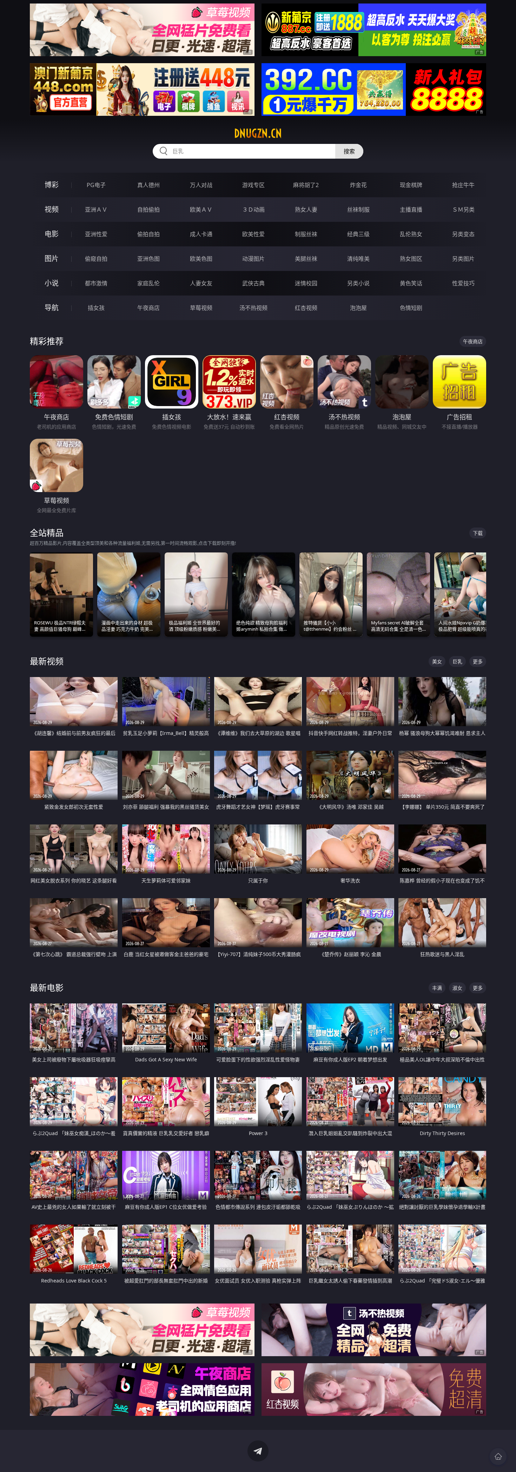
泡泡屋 (358, 308)
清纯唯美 (358, 259)
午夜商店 (148, 308)
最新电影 (47, 987)
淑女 (457, 987)
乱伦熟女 (411, 234)
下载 (478, 533)
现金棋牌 (411, 185)
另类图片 (463, 259)
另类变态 (463, 234)
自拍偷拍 (148, 209)
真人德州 (148, 185)
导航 (52, 307)
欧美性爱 (253, 234)
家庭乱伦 (148, 283)
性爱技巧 (463, 283)
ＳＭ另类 (463, 209)
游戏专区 (253, 185)
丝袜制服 (358, 209)
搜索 (349, 151)
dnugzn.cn (258, 133)
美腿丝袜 (306, 259)
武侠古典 (253, 283)
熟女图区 (411, 259)
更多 (478, 661)
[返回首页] (498, 1456)
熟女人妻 (306, 209)
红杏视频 (306, 308)
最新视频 (47, 661)
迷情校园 (306, 283)
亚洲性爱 (96, 234)
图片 (52, 258)
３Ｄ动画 (253, 209)
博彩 (52, 185)
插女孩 (96, 308)
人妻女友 (201, 283)
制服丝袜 (306, 234)
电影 (52, 234)
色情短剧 (411, 308)
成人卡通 (201, 234)
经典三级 (358, 234)
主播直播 (411, 209)
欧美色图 (201, 259)
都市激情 (96, 283)
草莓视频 (201, 308)
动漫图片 (253, 259)
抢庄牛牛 (463, 185)
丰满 (437, 987)
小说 (52, 283)
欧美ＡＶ (201, 209)
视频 (52, 209)
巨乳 (457, 661)
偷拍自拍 (148, 234)
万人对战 (201, 185)
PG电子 (96, 185)
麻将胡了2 (306, 185)
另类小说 (358, 283)
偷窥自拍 (96, 259)
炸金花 (358, 185)
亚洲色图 (148, 259)
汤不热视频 (253, 308)
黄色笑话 (411, 283)
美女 (437, 661)
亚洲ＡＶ (96, 209)
